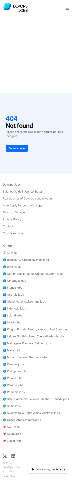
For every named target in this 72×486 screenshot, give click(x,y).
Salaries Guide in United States (22, 191)
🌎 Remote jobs (13, 385)
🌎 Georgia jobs (13, 294)
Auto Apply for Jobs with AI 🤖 (23, 205)
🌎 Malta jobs (11, 350)
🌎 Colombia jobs (14, 280)
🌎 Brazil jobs (12, 266)
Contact (8, 226)
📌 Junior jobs (12, 440)
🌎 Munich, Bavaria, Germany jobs (25, 357)
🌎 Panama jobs (13, 364)
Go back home (17, 148)
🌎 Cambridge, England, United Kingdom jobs (33, 273)
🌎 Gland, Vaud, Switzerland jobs (24, 301)
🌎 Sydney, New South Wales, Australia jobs (31, 413)
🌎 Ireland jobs (12, 315)
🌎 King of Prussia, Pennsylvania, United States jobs (36, 329)
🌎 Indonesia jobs (14, 308)
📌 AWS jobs (11, 427)
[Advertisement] (36, 55)
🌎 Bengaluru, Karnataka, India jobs (26, 259)
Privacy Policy (12, 219)
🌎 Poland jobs (12, 378)
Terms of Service (14, 212)
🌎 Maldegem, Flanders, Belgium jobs (27, 343)
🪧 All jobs (10, 252)
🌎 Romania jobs (14, 392)
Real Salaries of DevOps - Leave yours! (28, 198)
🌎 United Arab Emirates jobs (22, 420)
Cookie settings (13, 233)
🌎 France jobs (12, 287)
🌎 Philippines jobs (15, 371)
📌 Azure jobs (12, 434)
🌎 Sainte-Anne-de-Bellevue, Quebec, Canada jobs (36, 399)
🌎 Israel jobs (11, 322)
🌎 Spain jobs (12, 406)
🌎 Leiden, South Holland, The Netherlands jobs (33, 336)
